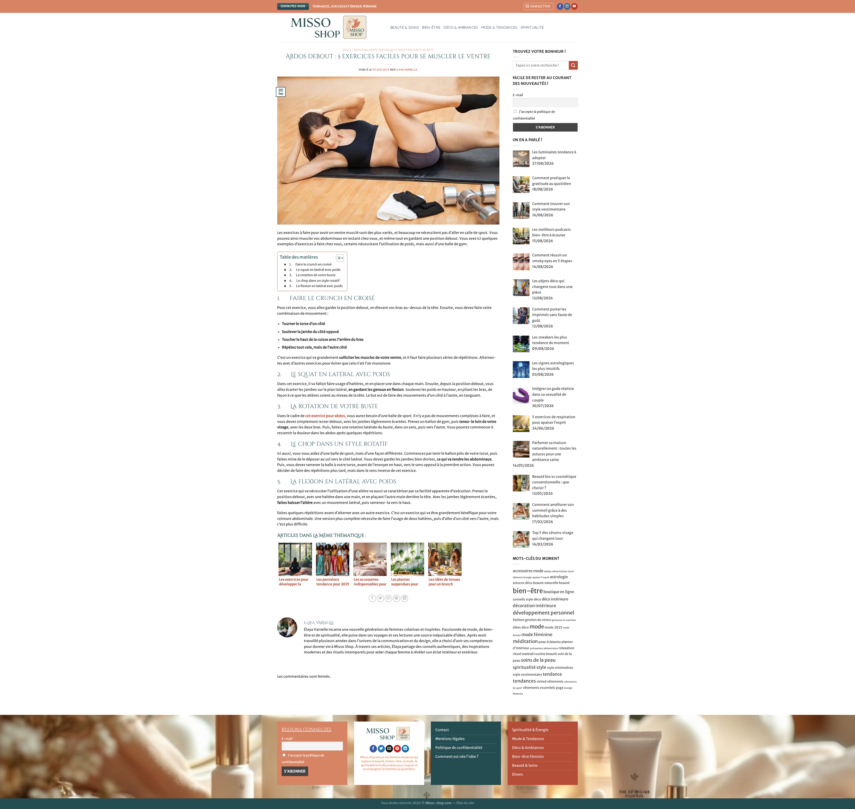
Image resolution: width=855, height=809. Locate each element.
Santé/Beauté (423, 50)
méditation (525, 641)
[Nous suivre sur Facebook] (560, 6)
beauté (564, 583)
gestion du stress (538, 620)
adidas (548, 571)
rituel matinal (523, 654)
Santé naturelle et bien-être (391, 50)
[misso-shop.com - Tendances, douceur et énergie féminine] (330, 27)
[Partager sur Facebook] (372, 598)
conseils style (523, 599)
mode (536, 626)
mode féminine (536, 634)
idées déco (521, 627)
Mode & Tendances (499, 27)
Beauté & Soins (404, 27)
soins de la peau (538, 660)
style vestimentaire (527, 675)
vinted (541, 681)
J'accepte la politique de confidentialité (534, 115)
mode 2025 (553, 627)
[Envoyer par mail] (388, 598)
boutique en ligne (559, 591)
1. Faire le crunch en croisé (310, 264)
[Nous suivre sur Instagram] (567, 6)
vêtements (555, 681)
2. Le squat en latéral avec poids (315, 270)
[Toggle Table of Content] (338, 258)
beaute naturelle (545, 583)
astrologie (559, 576)
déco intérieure (555, 599)
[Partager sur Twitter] (380, 598)
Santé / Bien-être (355, 50)
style (541, 667)
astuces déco (522, 583)
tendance (552, 674)
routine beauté (545, 654)
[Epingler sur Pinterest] (396, 598)
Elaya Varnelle (407, 69)
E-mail (518, 95)
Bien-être (431, 27)
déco (537, 599)
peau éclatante (549, 642)
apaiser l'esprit (540, 577)
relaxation (566, 648)
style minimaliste (560, 668)
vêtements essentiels (539, 688)
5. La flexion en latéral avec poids (316, 286)
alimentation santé (563, 571)
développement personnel (543, 613)
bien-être (528, 591)
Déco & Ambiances (461, 27)
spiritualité (524, 667)
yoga (559, 688)
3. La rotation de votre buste (312, 275)
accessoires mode (528, 570)
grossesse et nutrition (564, 620)
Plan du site (465, 803)
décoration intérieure (534, 605)
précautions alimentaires (544, 648)
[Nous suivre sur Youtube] (574, 6)
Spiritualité (532, 27)
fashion (518, 620)
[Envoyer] (573, 65)
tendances (524, 681)
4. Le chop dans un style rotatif (314, 281)
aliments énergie (522, 577)
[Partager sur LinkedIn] (404, 598)
